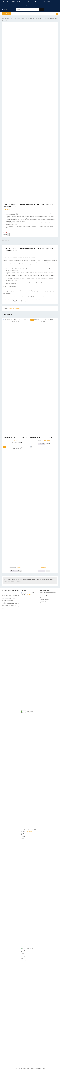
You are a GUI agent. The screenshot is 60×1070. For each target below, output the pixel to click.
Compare (5, 234)
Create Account (44, 602)
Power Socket (20, 18)
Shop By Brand (8, 18)
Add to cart (14, 442)
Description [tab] (5, 241)
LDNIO (14, 18)
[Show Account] (54, 9)
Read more (41, 443)
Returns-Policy (44, 601)
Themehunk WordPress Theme (37, 1068)
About (41, 597)
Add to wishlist (8, 234)
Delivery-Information (45, 599)
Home (3, 18)
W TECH (21, 1068)
